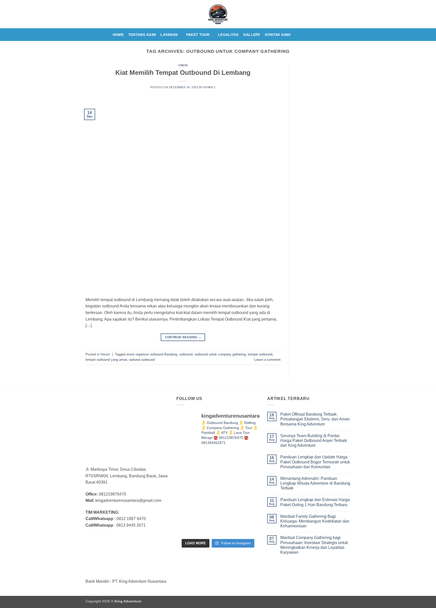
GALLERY (251, 35)
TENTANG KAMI (142, 35)
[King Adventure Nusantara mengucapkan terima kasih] (189, 464)
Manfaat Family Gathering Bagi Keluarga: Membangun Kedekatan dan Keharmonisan (314, 521)
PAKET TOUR (198, 35)
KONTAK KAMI (278, 35)
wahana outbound (142, 360)
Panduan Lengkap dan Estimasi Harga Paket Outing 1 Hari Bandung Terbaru (315, 502)
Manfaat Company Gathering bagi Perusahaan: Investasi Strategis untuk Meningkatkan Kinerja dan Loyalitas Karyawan (314, 544)
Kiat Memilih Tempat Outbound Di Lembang (183, 72)
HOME (118, 35)
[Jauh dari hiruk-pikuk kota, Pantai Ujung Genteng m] (189, 522)
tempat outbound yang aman (106, 360)
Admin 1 (209, 87)
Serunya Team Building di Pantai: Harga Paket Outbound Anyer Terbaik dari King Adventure (313, 440)
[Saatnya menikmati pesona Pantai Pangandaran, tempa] (218, 464)
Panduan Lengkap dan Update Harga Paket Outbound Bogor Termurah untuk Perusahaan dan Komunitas (315, 462)
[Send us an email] (320, 34)
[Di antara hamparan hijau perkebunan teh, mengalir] (218, 522)
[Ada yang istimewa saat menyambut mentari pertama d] (247, 522)
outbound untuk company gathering (220, 354)
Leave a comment (267, 360)
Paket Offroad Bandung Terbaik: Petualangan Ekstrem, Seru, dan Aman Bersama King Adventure (315, 419)
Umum (182, 65)
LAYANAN (169, 35)
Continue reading (183, 337)
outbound (186, 354)
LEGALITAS (228, 35)
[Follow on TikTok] (313, 34)
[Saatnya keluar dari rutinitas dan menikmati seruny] (189, 493)
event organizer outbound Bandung (151, 354)
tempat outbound (260, 354)
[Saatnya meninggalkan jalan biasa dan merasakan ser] (218, 493)
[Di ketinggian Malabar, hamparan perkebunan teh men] (247, 493)
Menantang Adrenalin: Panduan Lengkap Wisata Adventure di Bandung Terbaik (315, 483)
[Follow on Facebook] (300, 34)
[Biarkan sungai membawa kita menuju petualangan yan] (247, 464)
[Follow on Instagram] (307, 34)
